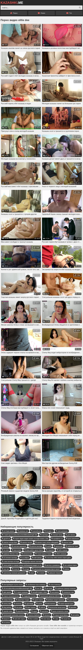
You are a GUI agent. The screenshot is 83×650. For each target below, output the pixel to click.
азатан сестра (27, 542)
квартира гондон (23, 600)
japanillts (73, 607)
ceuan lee (66, 619)
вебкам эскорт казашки (56, 600)
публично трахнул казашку (66, 588)
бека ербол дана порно (34, 550)
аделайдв (29, 603)
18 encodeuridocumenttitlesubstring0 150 (18, 588)
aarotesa (45, 611)
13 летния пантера (10, 557)
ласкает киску (57, 535)
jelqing (67, 569)
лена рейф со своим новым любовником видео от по (22, 565)
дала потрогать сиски (60, 611)
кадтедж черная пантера (33, 561)
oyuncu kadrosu (34, 615)
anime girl (59, 546)
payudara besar (22, 611)
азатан (6, 546)
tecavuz (47, 615)
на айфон (25, 557)
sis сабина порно (71, 565)
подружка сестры (30, 596)
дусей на (7, 538)
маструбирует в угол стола (13, 584)
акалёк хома (8, 611)
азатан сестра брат (10, 542)
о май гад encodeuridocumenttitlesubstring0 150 (20, 535)
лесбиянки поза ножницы (36, 584)
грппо (40, 603)
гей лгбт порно (20, 619)
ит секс (67, 596)
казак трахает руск (66, 603)
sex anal (49, 588)
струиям (51, 550)
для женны (71, 535)
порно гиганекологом (11, 596)
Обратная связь (47, 645)
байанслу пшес (72, 546)
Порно (15, 13)
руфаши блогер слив (11, 554)
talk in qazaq (63, 550)
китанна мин (27, 554)
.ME (12, 2)
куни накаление (73, 538)
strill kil (43, 607)
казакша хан (23, 531)
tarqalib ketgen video (40, 592)
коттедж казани (9, 531)
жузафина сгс (58, 538)
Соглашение (34, 645)
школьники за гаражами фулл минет (47, 569)
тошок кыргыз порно (44, 554)
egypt (35, 611)
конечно (18, 603)
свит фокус (38, 557)
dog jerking (7, 607)
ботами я (49, 531)
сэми (56, 619)
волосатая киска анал (57, 607)
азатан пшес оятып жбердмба (47, 542)
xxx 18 (39, 588)
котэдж (26, 569)
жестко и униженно (53, 565)
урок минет (73, 600)
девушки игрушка (55, 573)
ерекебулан (37, 531)
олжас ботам (8, 600)
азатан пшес (67, 542)
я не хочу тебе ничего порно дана (59, 557)
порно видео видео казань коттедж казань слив (31, 538)
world (49, 546)
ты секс (6, 550)
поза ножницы (55, 584)
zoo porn (19, 607)
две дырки (7, 592)
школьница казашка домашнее (15, 573)
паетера (45, 535)
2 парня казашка (22, 592)
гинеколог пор (69, 592)
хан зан (6, 569)
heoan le (7, 619)
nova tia (16, 569)
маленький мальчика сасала (14, 615)
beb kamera (51, 603)
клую (32, 573)
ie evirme (7, 622)
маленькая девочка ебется (50, 596)
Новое (42, 13)
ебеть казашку (61, 554)
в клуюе (41, 573)
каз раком (55, 592)
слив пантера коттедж (11, 561)
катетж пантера (36, 546)
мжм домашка (63, 531)
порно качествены (61, 615)
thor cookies (34, 619)
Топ (70, 13)
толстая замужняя (19, 546)
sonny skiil (7, 603)
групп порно (38, 600)
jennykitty (76, 615)
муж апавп (17, 550)
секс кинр (46, 619)
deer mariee (31, 607)
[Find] (80, 7)
